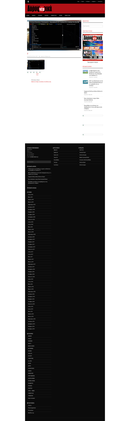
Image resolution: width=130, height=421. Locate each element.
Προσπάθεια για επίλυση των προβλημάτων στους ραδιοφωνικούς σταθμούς (93, 107)
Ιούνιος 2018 (30, 224)
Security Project (83, 152)
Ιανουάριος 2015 (31, 321)
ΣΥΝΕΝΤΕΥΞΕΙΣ (54, 15)
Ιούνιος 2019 (30, 194)
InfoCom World (82, 162)
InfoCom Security (83, 154)
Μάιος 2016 (30, 284)
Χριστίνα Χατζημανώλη (45, 56)
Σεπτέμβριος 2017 (31, 246)
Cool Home (56, 164)
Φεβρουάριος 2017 (31, 264)
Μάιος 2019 (30, 197)
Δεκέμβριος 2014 (31, 323)
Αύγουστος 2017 (31, 249)
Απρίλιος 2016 (31, 286)
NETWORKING (30, 348)
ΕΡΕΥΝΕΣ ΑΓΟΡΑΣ (31, 380)
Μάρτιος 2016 (31, 289)
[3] (54, 35)
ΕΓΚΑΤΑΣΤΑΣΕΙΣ (31, 368)
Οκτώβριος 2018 (31, 214)
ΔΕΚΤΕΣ (29, 365)
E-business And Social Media (85, 159)
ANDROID (30, 336)
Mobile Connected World (84, 157)
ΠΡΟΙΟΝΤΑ (40, 15)
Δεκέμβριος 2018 (31, 209)
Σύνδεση (29, 405)
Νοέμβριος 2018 (31, 212)
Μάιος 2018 (30, 226)
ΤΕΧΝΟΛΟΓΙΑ (30, 395)
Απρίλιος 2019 (31, 199)
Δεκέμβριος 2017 (31, 239)
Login (78, 1)
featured (29, 338)
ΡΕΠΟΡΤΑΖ (30, 388)
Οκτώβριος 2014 (31, 328)
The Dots (55, 162)
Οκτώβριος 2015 (31, 301)
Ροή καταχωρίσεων (32, 407)
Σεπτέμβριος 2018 (31, 217)
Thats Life (56, 157)
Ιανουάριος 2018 (31, 236)
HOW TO (29, 343)
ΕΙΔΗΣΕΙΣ (33, 15)
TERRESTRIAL (30, 358)
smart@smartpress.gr (34, 156)
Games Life (56, 154)
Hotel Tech (82, 149)
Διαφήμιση (94, 1)
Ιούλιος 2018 (30, 222)
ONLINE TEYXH (67, 15)
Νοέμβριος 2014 (31, 326)
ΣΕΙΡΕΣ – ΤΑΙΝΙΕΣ (31, 390)
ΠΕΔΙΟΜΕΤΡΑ (30, 383)
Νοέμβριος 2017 (31, 241)
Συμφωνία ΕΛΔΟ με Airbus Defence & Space (36, 176)
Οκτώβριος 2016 (31, 274)
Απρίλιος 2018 (31, 229)
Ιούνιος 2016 (30, 281)
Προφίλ (82, 1)
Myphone (55, 149)
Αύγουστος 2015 (31, 304)
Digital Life (56, 152)
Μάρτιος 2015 (31, 316)
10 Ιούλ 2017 (35, 56)
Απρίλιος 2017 (31, 259)
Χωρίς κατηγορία (31, 398)
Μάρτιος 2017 (31, 261)
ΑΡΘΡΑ (60, 15)
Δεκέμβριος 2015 (31, 296)
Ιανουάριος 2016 (31, 294)
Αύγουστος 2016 (31, 276)
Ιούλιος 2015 (30, 306)
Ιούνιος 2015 (30, 309)
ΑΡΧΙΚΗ (27, 15)
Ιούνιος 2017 (30, 254)
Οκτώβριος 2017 (31, 244)
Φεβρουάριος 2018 (31, 234)
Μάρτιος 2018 (31, 231)
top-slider (30, 360)
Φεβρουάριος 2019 (31, 204)
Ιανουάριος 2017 (31, 266)
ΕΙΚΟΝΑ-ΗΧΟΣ (30, 373)
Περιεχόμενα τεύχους (92, 62)
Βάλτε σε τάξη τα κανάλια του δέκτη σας (41, 81)
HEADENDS (30, 341)
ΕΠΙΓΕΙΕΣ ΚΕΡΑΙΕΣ (31, 378)
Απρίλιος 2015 (31, 314)
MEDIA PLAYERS (31, 346)
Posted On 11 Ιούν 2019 (93, 77)
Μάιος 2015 (30, 311)
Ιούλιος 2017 (30, 251)
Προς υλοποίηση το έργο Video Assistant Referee (37, 179)
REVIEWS (46, 15)
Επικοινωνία (100, 1)
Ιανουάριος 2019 (31, 207)
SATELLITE (30, 353)
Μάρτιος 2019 (31, 202)
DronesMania (56, 159)
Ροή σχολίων (30, 410)
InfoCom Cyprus (83, 164)
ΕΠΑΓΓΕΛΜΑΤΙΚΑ (31, 375)
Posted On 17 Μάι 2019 (88, 94)
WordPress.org (31, 412)
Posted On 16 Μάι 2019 (88, 101)
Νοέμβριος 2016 (31, 271)
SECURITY (30, 355)
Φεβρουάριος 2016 (31, 291)
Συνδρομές (88, 1)
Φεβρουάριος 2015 (31, 318)
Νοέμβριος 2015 (31, 299)
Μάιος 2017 (30, 256)
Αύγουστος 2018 (31, 219)
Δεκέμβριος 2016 (31, 269)
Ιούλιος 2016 (30, 279)
